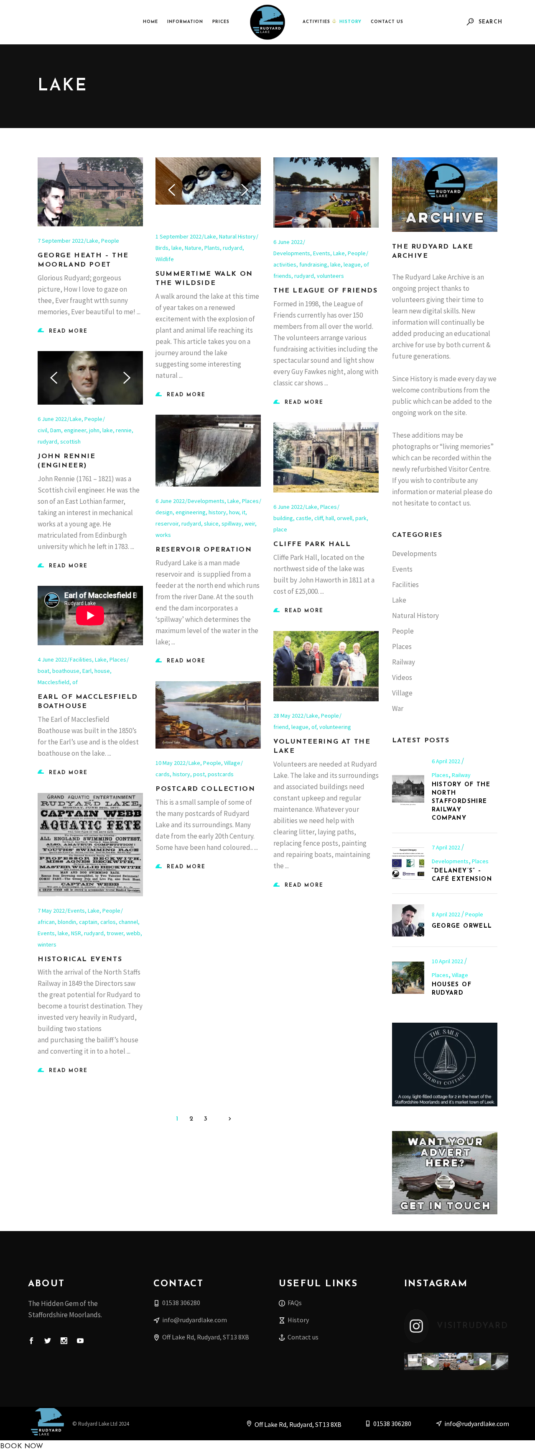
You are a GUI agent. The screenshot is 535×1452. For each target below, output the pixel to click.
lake (176, 247)
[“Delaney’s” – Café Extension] (408, 863)
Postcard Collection (205, 789)
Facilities (81, 659)
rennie (124, 430)
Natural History (237, 236)
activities (284, 264)
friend (280, 727)
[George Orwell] (408, 920)
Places (250, 501)
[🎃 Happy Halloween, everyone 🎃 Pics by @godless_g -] (447, 1361)
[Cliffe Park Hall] (326, 457)
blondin (67, 922)
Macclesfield (53, 682)
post (199, 774)
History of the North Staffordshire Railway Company (461, 801)
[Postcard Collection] (208, 715)
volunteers (330, 276)
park (361, 518)
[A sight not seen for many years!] (500, 1361)
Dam (55, 430)
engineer (75, 430)
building (283, 518)
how (234, 512)
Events (321, 253)
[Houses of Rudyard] (408, 978)
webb (133, 933)
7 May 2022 (51, 910)
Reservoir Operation (203, 549)
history (217, 512)
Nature (193, 247)
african (46, 922)
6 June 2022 (288, 242)
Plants (212, 247)
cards (162, 774)
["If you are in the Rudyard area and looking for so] (465, 1361)
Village (232, 763)
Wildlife (164, 259)
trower (115, 933)
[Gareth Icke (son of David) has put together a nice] (430, 1361)
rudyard (232, 247)
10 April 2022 (448, 961)
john (94, 430)
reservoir (166, 523)
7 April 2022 (446, 847)
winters (47, 944)
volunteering (335, 727)
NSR (76, 933)
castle (303, 518)
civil (42, 430)
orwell (344, 518)
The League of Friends (325, 290)
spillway (232, 523)
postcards (221, 774)
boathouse (65, 671)
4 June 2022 (52, 659)
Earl (87, 671)
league (352, 264)
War (397, 708)
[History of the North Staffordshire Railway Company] (408, 790)
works (163, 535)
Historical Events (80, 959)
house (102, 671)
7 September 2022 (61, 240)
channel (128, 922)
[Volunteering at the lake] (326, 666)
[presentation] (171, 190)
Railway (403, 662)
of (75, 682)
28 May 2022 (288, 715)
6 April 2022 (446, 761)
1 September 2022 (178, 236)
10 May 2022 (170, 763)
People (110, 240)
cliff (318, 518)
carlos (108, 922)
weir (250, 523)
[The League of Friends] (326, 192)
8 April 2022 (446, 914)
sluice (211, 523)
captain (88, 922)
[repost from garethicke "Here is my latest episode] (413, 1361)
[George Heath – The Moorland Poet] (90, 191)
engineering (191, 512)
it (243, 512)
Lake (92, 240)
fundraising (313, 264)
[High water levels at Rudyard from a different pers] (482, 1361)
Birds (161, 247)
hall (330, 518)
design (164, 512)
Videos (402, 677)
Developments (291, 253)
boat (43, 671)
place (280, 529)
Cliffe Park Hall (312, 544)
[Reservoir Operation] (208, 451)
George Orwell (462, 926)
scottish (70, 441)
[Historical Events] (90, 844)
